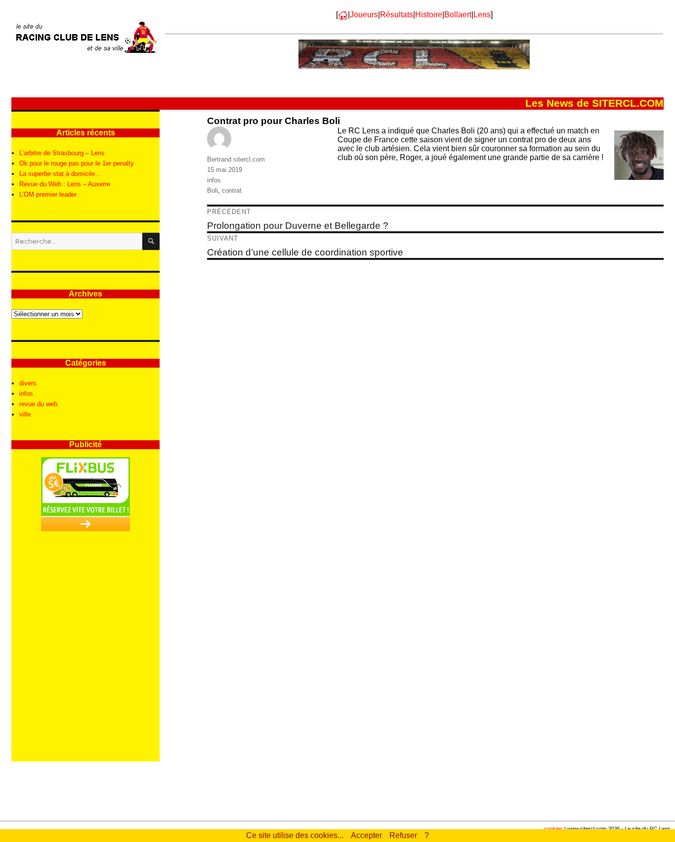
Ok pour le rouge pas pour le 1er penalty (76, 163)
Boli (212, 190)
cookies (553, 829)
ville (25, 414)
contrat (232, 190)
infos (214, 180)
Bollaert (457, 14)
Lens (482, 14)
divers (28, 383)
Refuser (403, 835)
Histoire (428, 14)
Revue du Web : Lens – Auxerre (64, 184)
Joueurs (364, 14)
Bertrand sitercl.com (236, 159)
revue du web (38, 404)
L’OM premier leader (48, 194)
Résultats (396, 14)
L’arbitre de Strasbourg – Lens (62, 153)
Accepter (366, 835)
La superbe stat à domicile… (60, 173)
